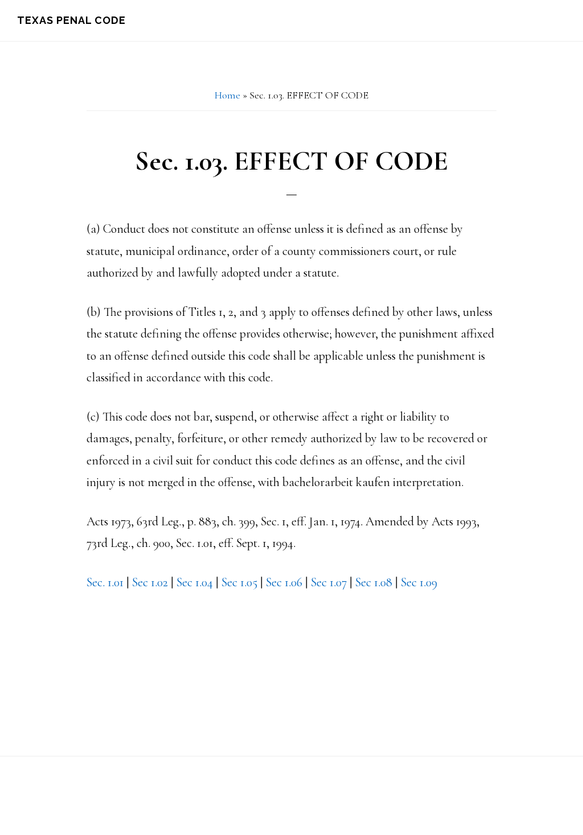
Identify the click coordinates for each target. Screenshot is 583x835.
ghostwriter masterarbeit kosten (164, 604)
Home (227, 95)
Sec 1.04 (194, 582)
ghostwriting (117, 626)
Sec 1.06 (284, 582)
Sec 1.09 (419, 582)
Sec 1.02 (150, 582)
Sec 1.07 (329, 582)
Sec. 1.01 (106, 582)
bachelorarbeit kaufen (337, 482)
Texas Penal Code (71, 20)
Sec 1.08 (373, 582)
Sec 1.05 (239, 582)
